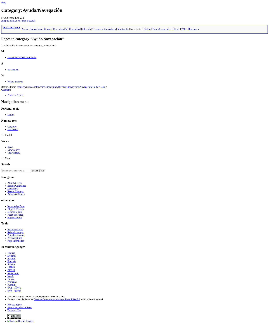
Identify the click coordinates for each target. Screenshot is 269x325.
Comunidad (75, 29)
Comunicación (60, 29)
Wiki (183, 29)
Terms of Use (14, 310)
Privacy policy (14, 304)
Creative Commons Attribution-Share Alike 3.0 (57, 299)
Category (5, 89)
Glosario (86, 29)
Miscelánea (193, 29)
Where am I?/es (15, 81)
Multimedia (123, 29)
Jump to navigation (10, 20)
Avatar (24, 29)
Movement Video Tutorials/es (21, 57)
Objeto (147, 29)
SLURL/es (12, 69)
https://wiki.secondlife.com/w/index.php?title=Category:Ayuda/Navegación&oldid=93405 (62, 87)
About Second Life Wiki (19, 307)
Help (3, 2)
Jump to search (28, 20)
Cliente (176, 29)
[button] (3, 135)
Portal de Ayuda (11, 27)
